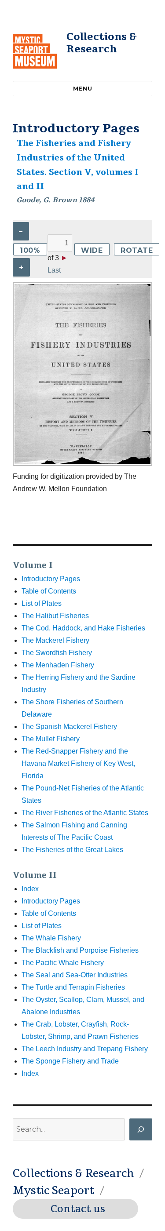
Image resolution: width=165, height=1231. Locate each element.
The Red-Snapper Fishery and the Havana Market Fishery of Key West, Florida (78, 763)
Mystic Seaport (53, 1191)
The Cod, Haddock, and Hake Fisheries (83, 628)
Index (30, 888)
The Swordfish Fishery (57, 652)
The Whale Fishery (51, 938)
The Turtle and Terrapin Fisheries (73, 987)
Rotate (137, 250)
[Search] (140, 1129)
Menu (82, 88)
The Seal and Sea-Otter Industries (75, 975)
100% (30, 250)
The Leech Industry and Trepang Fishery (85, 1049)
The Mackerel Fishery (55, 640)
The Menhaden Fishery (58, 665)
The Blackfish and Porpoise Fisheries (80, 950)
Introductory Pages (51, 579)
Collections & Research (101, 43)
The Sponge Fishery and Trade (70, 1061)
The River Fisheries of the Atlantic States (85, 812)
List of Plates (42, 603)
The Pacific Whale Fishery (63, 962)
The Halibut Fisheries (55, 615)
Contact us (78, 1209)
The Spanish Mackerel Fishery (69, 726)
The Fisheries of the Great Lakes (72, 849)
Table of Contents (49, 591)
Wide (92, 250)
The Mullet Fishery (51, 739)
